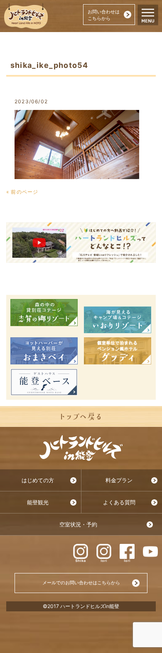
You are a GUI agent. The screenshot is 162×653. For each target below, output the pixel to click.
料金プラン (119, 480)
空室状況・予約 (78, 524)
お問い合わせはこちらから (104, 15)
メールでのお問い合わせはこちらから (81, 583)
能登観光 (38, 502)
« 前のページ (22, 192)
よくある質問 (119, 502)
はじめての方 (38, 480)
